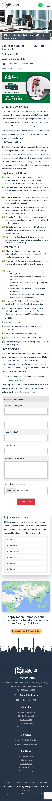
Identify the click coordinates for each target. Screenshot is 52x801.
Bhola (12, 569)
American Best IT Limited (37, 794)
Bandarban (14, 551)
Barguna (13, 557)
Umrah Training (26, 771)
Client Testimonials (26, 723)
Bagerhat (13, 545)
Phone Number (11, 432)
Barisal (12, 563)
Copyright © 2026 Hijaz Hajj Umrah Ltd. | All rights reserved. (27, 788)
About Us (16, 35)
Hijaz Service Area (16, 517)
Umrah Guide (26, 720)
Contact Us (33, 782)
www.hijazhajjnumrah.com (13, 380)
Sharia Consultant (26, 716)
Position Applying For (13, 405)
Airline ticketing (26, 767)
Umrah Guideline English (26, 740)
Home (7, 35)
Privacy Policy (21, 782)
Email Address (10, 445)
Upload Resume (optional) (15, 484)
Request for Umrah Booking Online (26, 631)
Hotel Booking (26, 760)
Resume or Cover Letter (14, 458)
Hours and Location (26, 727)
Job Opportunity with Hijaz (33, 35)
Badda (12, 539)
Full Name (9, 419)
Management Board (26, 712)
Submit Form (26, 501)
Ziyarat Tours (26, 764)
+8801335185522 (27, 690)
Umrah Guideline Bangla (26, 744)
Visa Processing (26, 756)
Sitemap (43, 782)
